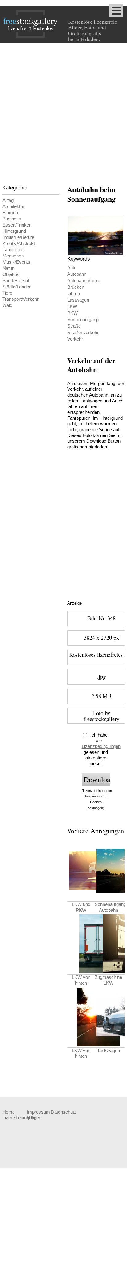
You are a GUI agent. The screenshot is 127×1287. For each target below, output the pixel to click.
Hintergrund (14, 231)
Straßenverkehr (83, 332)
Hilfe (31, 1117)
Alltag (8, 200)
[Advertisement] (63, 109)
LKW (72, 306)
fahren (73, 293)
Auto (71, 267)
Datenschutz (63, 1112)
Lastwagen (78, 300)
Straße (74, 326)
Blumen (10, 212)
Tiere (7, 293)
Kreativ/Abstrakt (18, 243)
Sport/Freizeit (15, 280)
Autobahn (76, 274)
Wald (7, 305)
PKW (72, 313)
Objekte (10, 274)
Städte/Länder (16, 286)
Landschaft (13, 249)
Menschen (13, 255)
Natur (8, 268)
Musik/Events (16, 262)
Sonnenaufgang (83, 319)
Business (11, 218)
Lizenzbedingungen (101, 746)
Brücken (75, 287)
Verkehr (75, 339)
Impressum (38, 1112)
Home (8, 1112)
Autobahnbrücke (83, 280)
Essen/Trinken (16, 225)
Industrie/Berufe (18, 237)
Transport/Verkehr (20, 299)
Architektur (13, 206)
